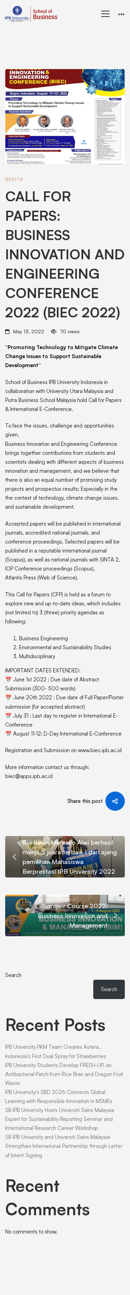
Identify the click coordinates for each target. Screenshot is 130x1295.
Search (13, 975)
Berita (14, 179)
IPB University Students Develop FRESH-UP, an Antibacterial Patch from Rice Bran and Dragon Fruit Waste (64, 1074)
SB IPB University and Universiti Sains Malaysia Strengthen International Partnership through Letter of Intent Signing (63, 1146)
